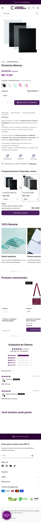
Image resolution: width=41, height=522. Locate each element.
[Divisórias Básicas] (4, 85)
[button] (2, 8)
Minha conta (5, 482)
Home (3, 62)
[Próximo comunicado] (38, 2)
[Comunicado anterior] (2, 2)
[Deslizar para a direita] (25, 59)
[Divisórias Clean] (9, 85)
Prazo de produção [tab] (28, 112)
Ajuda (3, 477)
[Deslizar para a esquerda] (16, 59)
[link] (10, 183)
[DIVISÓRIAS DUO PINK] (20, 85)
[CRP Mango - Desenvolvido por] (13, 518)
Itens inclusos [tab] (15, 112)
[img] (6, 376)
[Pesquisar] (37, 13)
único (28, 311)
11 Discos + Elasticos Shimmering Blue (9, 320)
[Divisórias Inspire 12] (15, 85)
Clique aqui (32, 163)
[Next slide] (6, 271)
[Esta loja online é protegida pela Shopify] (34, 501)
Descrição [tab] (5, 112)
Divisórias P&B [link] (28, 193)
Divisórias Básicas (12, 62)
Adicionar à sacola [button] (20, 213)
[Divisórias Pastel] (26, 85)
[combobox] (20, 13)
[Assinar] (32, 455)
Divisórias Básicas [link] (9, 193)
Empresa (4, 472)
